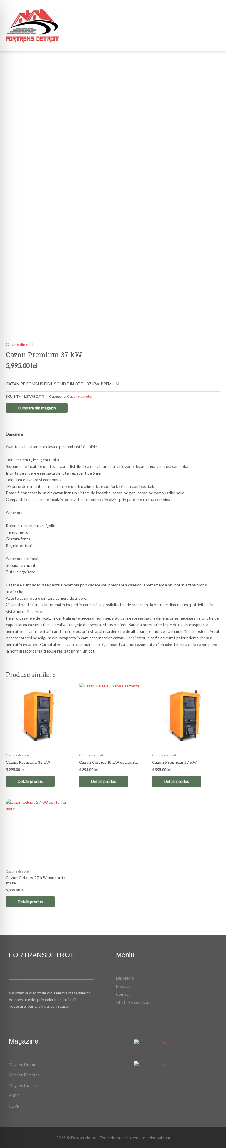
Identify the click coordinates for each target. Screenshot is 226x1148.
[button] (170, 25)
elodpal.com (159, 1137)
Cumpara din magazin (37, 407)
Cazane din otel (19, 344)
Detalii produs (30, 781)
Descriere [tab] (14, 433)
